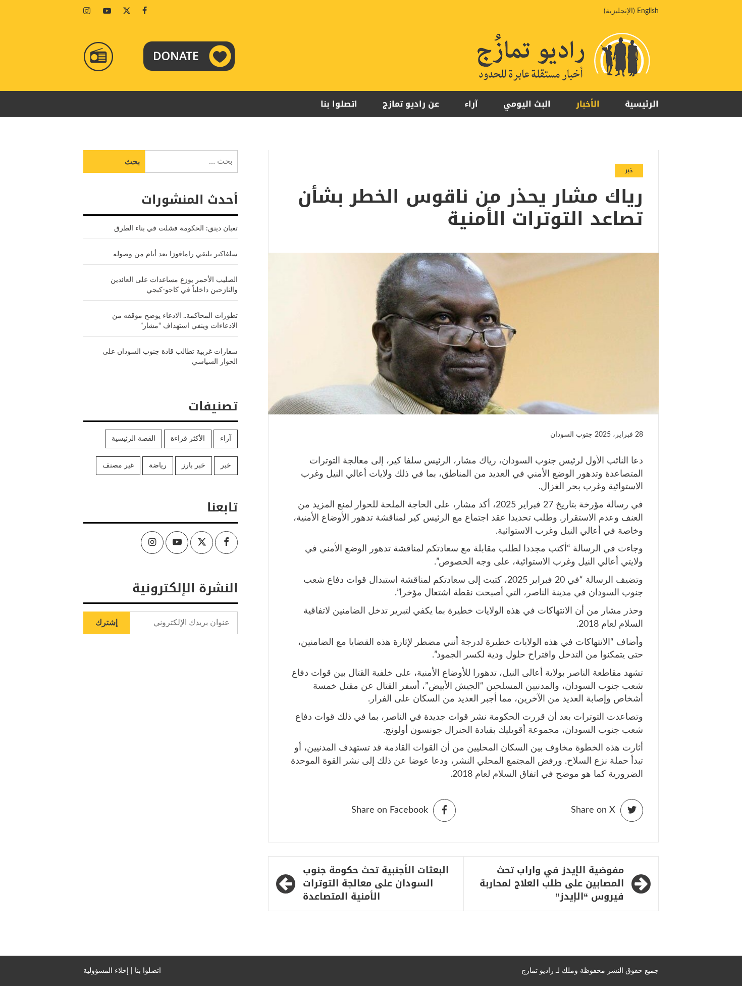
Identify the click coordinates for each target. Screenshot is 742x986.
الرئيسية (642, 104)
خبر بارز (193, 465)
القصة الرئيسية (133, 438)
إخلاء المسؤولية (106, 970)
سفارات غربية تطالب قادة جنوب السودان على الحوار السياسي (170, 356)
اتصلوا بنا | (146, 970)
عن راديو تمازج (411, 104)
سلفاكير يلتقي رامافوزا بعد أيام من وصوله (175, 254)
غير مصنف (118, 465)
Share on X (593, 810)
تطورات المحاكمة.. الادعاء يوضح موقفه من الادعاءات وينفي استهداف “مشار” (175, 321)
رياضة (158, 465)
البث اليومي (527, 104)
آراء (471, 104)
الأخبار (588, 104)
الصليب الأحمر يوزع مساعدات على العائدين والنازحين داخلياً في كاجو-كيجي (174, 285)
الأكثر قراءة (188, 438)
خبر (629, 170)
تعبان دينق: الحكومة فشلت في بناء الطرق (175, 228)
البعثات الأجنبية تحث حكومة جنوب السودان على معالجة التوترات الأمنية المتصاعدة (376, 883)
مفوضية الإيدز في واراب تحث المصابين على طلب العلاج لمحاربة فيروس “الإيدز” (552, 883)
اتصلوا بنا (339, 104)
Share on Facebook (389, 810)
